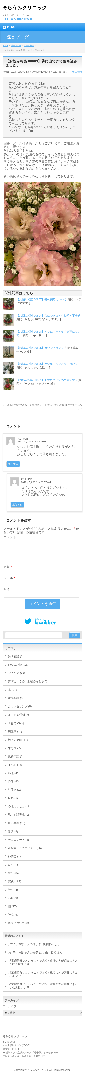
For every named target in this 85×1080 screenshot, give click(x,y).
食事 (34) (14, 873)
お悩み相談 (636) (18, 664)
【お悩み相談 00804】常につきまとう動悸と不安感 (48, 315)
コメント (10, 537)
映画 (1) (13, 864)
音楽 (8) (13, 831)
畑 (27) (12, 906)
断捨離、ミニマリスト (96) (25, 848)
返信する (13, 464)
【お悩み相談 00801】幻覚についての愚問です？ (47, 380)
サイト (8, 589)
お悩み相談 (77, 72)
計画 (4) (13, 889)
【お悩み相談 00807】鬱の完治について (41, 299)
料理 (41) (14, 773)
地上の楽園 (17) (18, 739)
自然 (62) (14, 798)
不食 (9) (13, 898)
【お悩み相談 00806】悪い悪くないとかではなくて (48, 363)
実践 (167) (14, 881)
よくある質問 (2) (18, 714)
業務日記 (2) (16, 756)
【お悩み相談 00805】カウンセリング (40, 347)
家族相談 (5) (16, 698)
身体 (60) (14, 781)
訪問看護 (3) (16, 656)
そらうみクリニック (25, 7)
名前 (8, 567)
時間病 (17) (15, 789)
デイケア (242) (17, 673)
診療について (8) (18, 922)
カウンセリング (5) (20, 706)
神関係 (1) (14, 856)
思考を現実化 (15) (19, 814)
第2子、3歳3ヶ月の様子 (23, 944)
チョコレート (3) (18, 839)
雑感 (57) (14, 914)
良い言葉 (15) (16, 823)
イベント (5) (16, 764)
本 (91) (12, 689)
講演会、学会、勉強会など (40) (27, 681)
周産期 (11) (15, 731)
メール (9, 578)
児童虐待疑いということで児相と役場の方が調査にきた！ (44, 960)
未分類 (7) (14, 748)
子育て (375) (16, 723)
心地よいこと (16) (19, 806)
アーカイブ (9, 1006)
